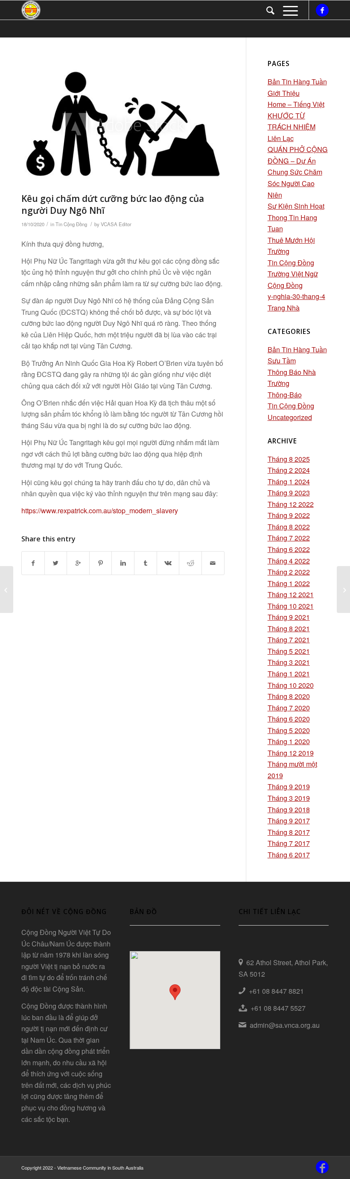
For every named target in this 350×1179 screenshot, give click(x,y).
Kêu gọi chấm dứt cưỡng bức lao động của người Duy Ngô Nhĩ (112, 204)
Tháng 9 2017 (289, 820)
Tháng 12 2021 (291, 594)
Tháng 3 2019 (289, 798)
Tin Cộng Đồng (71, 224)
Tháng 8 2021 (289, 628)
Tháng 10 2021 (291, 606)
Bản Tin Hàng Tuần (297, 81)
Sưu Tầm (282, 360)
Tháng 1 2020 (289, 741)
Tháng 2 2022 (289, 572)
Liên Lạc (281, 138)
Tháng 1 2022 (289, 583)
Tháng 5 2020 (289, 730)
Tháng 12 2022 (291, 504)
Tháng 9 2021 (289, 617)
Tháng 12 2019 (291, 753)
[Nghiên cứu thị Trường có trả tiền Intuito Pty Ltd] (6, 589)
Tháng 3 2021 (289, 662)
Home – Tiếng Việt (296, 104)
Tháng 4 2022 (289, 561)
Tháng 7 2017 (289, 843)
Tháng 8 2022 (289, 527)
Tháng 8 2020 (289, 696)
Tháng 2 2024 (289, 470)
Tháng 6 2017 (289, 855)
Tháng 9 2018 (289, 809)
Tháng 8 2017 (289, 832)
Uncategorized (290, 417)
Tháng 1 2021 (289, 674)
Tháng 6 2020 (289, 719)
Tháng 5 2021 (289, 651)
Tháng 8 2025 (289, 459)
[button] (175, 992)
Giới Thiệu (284, 93)
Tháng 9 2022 (289, 515)
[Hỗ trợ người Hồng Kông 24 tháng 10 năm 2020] (343, 589)
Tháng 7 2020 (289, 708)
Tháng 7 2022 (289, 538)
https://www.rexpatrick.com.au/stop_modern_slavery (99, 510)
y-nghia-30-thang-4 (296, 296)
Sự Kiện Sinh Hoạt (296, 206)
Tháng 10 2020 (291, 685)
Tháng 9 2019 (289, 786)
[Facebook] (322, 10)
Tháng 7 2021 (289, 639)
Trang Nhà (284, 308)
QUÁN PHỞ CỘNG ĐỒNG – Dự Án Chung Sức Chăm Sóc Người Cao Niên (298, 171)
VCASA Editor (116, 224)
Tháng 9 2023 (289, 492)
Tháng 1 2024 (289, 481)
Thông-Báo (285, 395)
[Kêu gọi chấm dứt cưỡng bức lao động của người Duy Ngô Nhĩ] (123, 124)
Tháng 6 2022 (289, 549)
